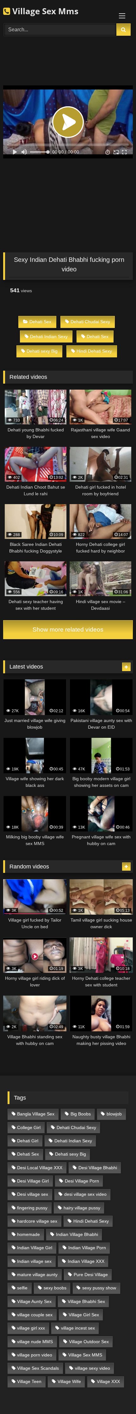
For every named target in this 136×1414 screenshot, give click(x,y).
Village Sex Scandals (38, 1368)
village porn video (34, 1354)
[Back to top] (116, 1395)
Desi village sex (32, 1194)
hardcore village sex (37, 1221)
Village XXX (108, 1381)
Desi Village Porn (82, 1180)
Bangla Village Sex (35, 1113)
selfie (22, 1287)
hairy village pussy (82, 1207)
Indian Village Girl (34, 1247)
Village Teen (29, 1381)
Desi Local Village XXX (39, 1167)
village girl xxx (31, 1328)
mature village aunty (37, 1274)
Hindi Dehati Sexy (94, 351)
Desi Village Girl (33, 1180)
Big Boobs (81, 1113)
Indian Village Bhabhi (77, 1234)
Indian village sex (34, 1261)
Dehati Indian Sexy (49, 336)
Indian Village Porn (87, 1247)
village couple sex (35, 1314)
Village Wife (69, 1381)
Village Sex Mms (44, 11)
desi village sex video (85, 1194)
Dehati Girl (27, 1140)
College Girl (28, 1127)
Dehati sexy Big (42, 351)
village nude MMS (35, 1341)
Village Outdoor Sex (89, 1341)
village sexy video (92, 1368)
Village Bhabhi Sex (86, 1301)
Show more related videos (68, 629)
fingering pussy (32, 1207)
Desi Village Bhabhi (97, 1167)
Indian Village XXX (86, 1261)
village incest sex (78, 1328)
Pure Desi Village (91, 1274)
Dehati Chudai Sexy (90, 321)
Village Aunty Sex (34, 1301)
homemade (28, 1234)
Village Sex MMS (85, 1354)
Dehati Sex (40, 321)
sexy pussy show (99, 1287)
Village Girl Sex (84, 1314)
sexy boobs (55, 1287)
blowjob (114, 1113)
